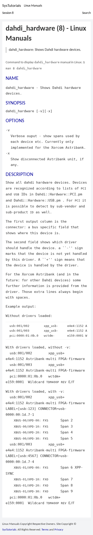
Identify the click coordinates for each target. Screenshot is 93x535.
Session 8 (8, 13)
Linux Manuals (33, 5)
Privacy (58, 529)
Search (86, 13)
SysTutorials (11, 6)
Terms (45, 529)
